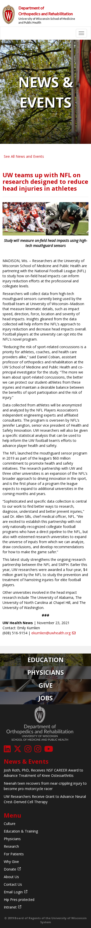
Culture (9, 823)
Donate (10, 869)
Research (11, 846)
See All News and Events (24, 156)
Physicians (12, 838)
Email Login (13, 892)
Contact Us (13, 884)
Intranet (10, 907)
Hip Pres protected (19, 899)
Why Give (11, 861)
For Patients (14, 854)
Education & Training (21, 831)
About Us (11, 876)
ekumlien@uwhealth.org (51, 632)
